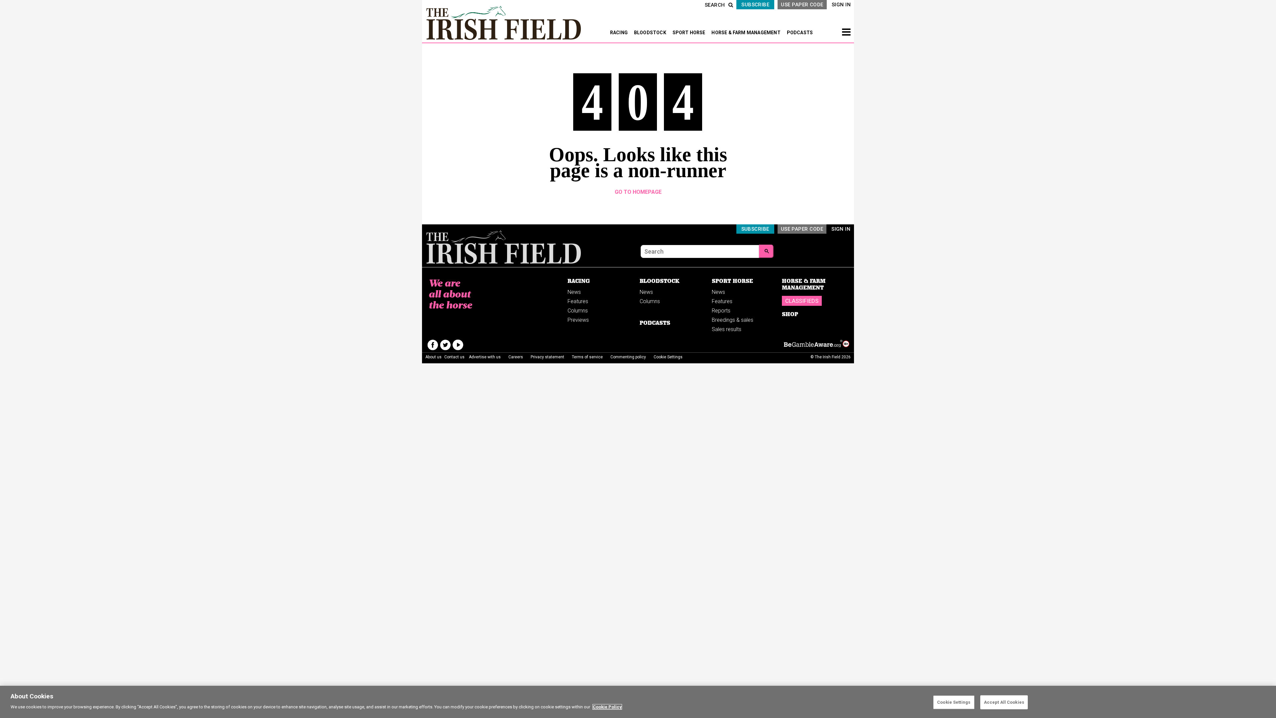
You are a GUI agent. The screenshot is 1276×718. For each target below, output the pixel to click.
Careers (515, 357)
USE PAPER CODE (802, 5)
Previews (578, 320)
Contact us (454, 357)
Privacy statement (547, 357)
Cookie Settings (953, 702)
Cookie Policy (607, 706)
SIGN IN (841, 5)
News (574, 292)
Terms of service (587, 357)
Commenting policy (628, 357)
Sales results (726, 329)
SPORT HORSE (689, 32)
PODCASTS (800, 32)
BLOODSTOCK (650, 32)
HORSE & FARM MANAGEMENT (746, 32)
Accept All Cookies (1004, 702)
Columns (578, 310)
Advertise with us (485, 357)
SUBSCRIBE (755, 5)
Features (578, 301)
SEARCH (715, 5)
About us (433, 357)
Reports (721, 310)
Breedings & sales (732, 320)
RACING (619, 32)
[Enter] (766, 251)
